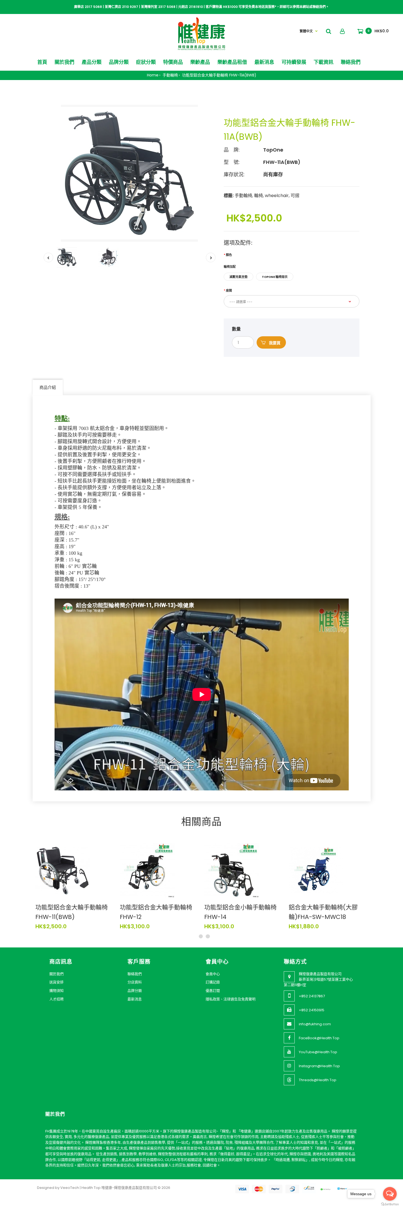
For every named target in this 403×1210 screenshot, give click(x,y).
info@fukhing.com (315, 1024)
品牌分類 (134, 990)
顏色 (229, 255)
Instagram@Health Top (319, 1066)
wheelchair (277, 195)
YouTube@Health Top (318, 1052)
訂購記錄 (213, 982)
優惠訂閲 (213, 990)
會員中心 (213, 973)
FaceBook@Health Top (319, 1038)
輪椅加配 (230, 266)
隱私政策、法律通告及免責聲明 (231, 999)
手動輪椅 (169, 75)
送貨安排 (56, 982)
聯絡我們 (134, 973)
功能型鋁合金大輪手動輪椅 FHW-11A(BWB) (218, 75)
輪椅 (258, 195)
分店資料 (134, 982)
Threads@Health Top (317, 1080)
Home (152, 75)
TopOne (273, 149)
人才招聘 (56, 999)
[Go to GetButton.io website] (390, 1204)
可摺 (295, 195)
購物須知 (56, 990)
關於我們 (56, 973)
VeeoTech (69, 1187)
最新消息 (134, 999)
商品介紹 (47, 387)
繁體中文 (306, 31)
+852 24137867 (312, 996)
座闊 (229, 290)
